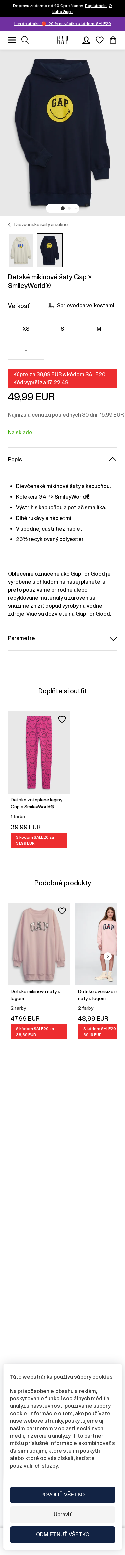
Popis (15, 459)
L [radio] (25, 349)
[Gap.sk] (62, 40)
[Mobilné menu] (12, 40)
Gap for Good (93, 614)
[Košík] (113, 40)
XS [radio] (26, 329)
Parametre (21, 638)
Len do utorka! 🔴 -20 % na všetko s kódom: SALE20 (62, 23)
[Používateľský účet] (86, 40)
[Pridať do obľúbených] (62, 719)
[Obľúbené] (100, 40)
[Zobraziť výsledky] (25, 40)
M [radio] (99, 329)
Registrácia (96, 5)
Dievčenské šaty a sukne (41, 224)
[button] (63, 208)
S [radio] (62, 329)
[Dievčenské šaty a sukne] (9, 224)
